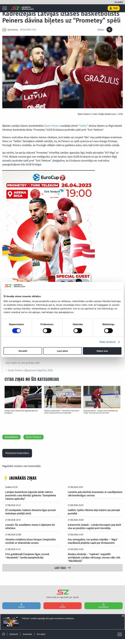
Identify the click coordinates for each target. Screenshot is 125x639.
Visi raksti (41, 634)
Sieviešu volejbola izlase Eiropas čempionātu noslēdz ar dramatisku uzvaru (30, 541)
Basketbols (103, 607)
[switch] (47, 330)
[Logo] (22, 8)
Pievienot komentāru (17, 453)
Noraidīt (23, 351)
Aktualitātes (11, 437)
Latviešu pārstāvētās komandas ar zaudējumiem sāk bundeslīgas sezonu (95, 494)
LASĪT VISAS (60, 568)
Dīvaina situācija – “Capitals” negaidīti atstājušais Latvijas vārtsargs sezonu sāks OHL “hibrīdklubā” (94, 558)
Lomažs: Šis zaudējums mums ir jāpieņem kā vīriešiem (30, 526)
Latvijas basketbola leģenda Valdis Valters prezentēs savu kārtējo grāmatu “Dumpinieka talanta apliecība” (30, 495)
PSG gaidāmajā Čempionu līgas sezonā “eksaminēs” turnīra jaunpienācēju (27, 556)
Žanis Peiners (52, 125)
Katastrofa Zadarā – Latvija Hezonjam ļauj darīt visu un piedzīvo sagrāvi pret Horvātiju (94, 526)
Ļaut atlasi (62, 351)
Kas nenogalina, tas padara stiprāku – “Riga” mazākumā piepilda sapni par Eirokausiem (93, 541)
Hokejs (62, 607)
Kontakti (119, 2)
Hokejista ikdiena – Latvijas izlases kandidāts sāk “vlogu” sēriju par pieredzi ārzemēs (100, 412)
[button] (117, 394)
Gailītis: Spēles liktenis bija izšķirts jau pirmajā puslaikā (94, 512)
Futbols (21, 607)
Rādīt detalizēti (108, 342)
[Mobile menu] (5, 8)
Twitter (83, 125)
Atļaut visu (102, 351)
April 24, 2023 (45, 370)
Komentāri (27, 634)
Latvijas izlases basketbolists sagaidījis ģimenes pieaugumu (21, 412)
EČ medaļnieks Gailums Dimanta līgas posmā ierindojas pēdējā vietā (30, 512)
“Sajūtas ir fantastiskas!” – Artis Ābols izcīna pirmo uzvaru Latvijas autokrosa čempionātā (61, 412)
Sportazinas (12, 29)
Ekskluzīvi (13, 634)
